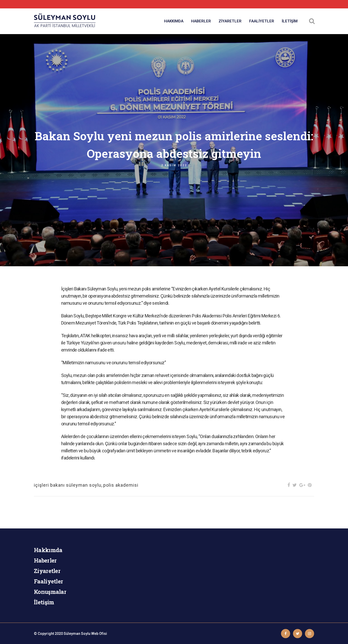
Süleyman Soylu (77, 634)
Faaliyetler (48, 581)
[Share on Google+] (302, 485)
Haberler (45, 560)
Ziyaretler (47, 571)
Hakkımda (48, 550)
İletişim (44, 602)
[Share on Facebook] (288, 485)
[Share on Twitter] (294, 485)
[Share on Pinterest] (310, 485)
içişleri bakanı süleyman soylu (67, 485)
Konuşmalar (50, 591)
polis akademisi (120, 485)
